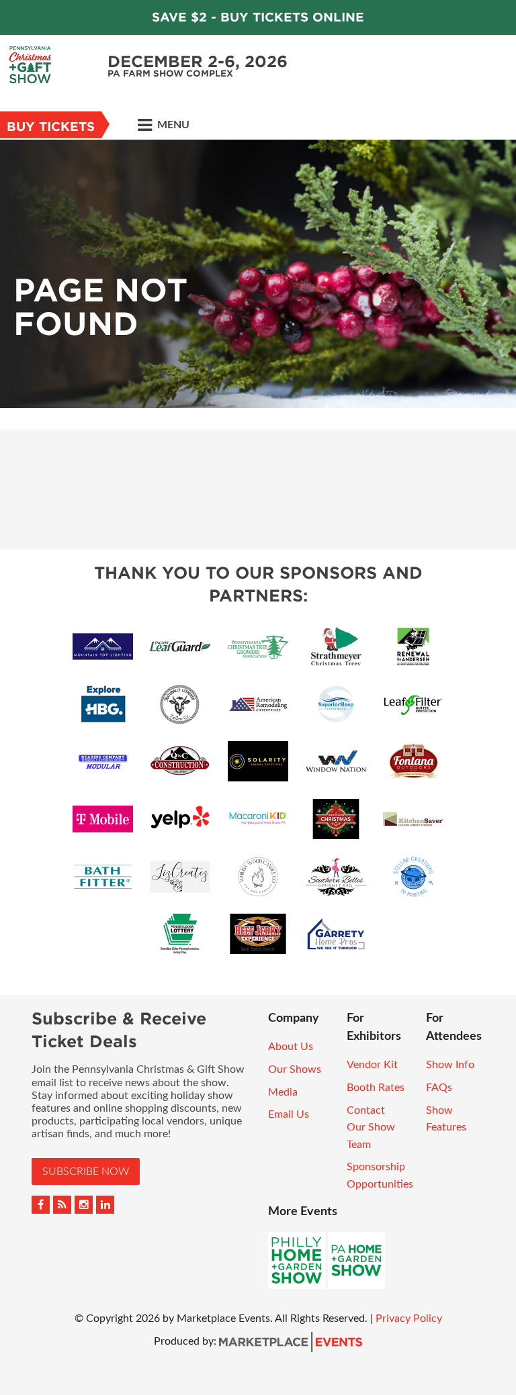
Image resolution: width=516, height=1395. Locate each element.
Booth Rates (375, 1087)
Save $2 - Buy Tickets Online (258, 17)
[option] (258, 274)
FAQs (439, 1087)
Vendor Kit (372, 1064)
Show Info (450, 1064)
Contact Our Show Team (371, 1127)
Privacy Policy (409, 1318)
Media (283, 1092)
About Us (290, 1046)
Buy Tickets (51, 126)
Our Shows (294, 1069)
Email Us (288, 1114)
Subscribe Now (85, 1171)
